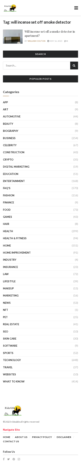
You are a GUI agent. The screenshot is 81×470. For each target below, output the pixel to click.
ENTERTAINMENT (14, 181)
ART (5, 109)
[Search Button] (74, 65)
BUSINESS (9, 138)
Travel (8, 367)
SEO (5, 331)
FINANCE (8, 202)
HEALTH (8, 231)
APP (5, 102)
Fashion (8, 195)
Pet (5, 317)
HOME (7, 245)
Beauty (8, 123)
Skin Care (9, 338)
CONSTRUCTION (13, 152)
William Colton (36, 41)
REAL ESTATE (11, 324)
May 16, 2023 (55, 41)
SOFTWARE (10, 345)
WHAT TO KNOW (14, 381)
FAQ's (6, 188)
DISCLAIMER (64, 437)
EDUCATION (10, 173)
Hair (6, 223)
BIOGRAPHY (10, 130)
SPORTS (8, 353)
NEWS (7, 302)
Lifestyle (9, 281)
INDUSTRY (9, 259)
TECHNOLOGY (12, 360)
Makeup (8, 288)
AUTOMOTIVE (11, 116)
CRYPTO (8, 159)
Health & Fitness (15, 238)
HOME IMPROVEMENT (17, 252)
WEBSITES (9, 374)
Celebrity (10, 145)
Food (7, 209)
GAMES (7, 216)
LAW (6, 274)
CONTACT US (11, 441)
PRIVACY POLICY (42, 437)
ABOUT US (21, 437)
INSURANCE (10, 267)
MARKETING (10, 295)
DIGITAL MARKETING (16, 166)
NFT (5, 309)
